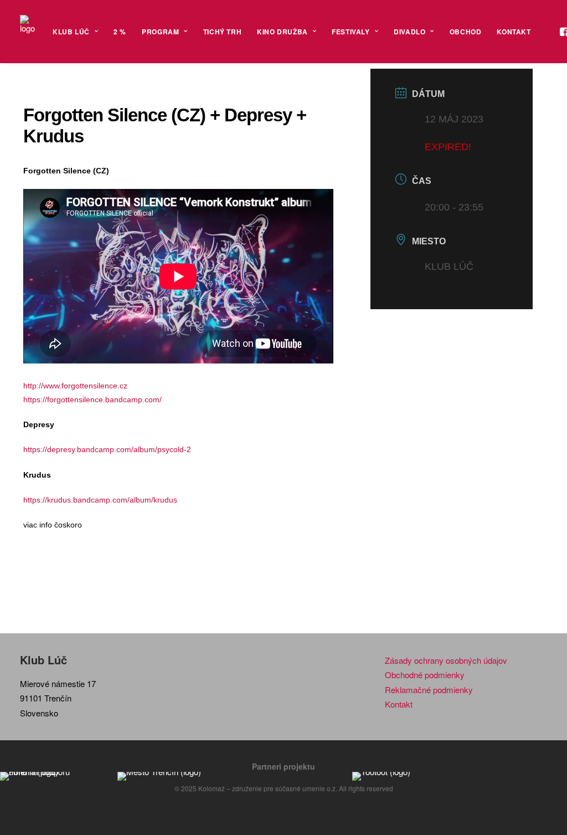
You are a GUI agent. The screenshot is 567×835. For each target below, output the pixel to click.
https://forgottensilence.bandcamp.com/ (92, 399)
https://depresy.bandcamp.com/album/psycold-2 (107, 449)
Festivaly (350, 32)
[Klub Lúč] (27, 31)
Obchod (466, 32)
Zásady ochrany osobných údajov (446, 660)
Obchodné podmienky (425, 674)
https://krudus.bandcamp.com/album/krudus (100, 499)
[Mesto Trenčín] (166, 776)
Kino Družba (282, 32)
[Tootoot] (401, 776)
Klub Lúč (71, 32)
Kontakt (513, 32)
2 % (120, 32)
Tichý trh (222, 32)
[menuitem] (75, 31)
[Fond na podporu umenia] (48, 776)
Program (160, 32)
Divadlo (409, 32)
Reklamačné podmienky (429, 689)
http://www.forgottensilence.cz (75, 385)
